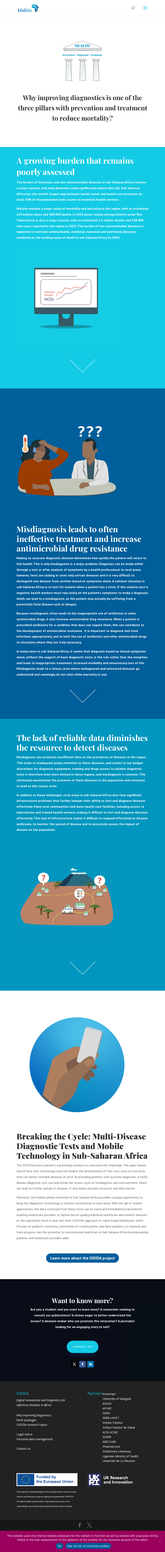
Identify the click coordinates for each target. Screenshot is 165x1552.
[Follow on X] (74, 1364)
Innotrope (109, 1394)
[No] (160, 1541)
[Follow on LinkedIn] (90, 1364)
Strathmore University (117, 1451)
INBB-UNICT (111, 1418)
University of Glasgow (117, 1399)
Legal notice (24, 1434)
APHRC (107, 1408)
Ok (59, 1546)
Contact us (23, 1448)
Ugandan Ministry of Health (120, 1456)
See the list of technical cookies (88, 1546)
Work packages (26, 1420)
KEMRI (107, 1437)
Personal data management (34, 1439)
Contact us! (82, 1346)
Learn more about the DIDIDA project (82, 1258)
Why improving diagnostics (33, 1415)
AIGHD (107, 1403)
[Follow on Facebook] (82, 1364)
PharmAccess (111, 1446)
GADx (106, 1413)
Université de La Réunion (119, 1461)
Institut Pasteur (113, 1423)
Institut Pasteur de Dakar (119, 1427)
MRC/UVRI (109, 1442)
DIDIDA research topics (31, 1425)
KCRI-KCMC (110, 1432)
